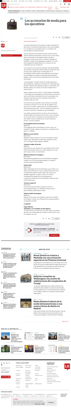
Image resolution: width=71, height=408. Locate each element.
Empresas (18, 373)
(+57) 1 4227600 (5, 372)
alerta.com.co (49, 396)
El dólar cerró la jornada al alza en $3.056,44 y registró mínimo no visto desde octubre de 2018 (10, 275)
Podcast (18, 383)
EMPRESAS (22, 7)
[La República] (3, 8)
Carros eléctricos (41, 10)
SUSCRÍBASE (67, 1)
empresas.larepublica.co (27, 394)
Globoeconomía (38, 375)
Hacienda (5, 252)
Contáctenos (50, 371)
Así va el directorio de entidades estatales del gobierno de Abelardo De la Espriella (9, 285)
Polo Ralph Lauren (50, 10)
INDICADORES (63, 7)
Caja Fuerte (28, 367)
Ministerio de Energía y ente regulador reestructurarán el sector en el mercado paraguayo (16, 338)
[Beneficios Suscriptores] (65, 4)
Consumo (18, 370)
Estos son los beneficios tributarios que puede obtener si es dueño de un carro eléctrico (9, 306)
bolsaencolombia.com (52, 394)
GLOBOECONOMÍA (31, 7)
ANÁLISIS (45, 7)
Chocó (23, 10)
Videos (26, 387)
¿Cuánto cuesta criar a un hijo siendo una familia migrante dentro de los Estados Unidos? (9, 296)
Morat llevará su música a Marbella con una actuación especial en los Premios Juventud (50, 257)
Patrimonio (28, 10)
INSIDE (68, 7)
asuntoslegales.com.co (6, 394)
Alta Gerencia (28, 365)
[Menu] (8, 7)
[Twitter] (56, 37)
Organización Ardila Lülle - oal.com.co (64, 395)
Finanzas (18, 375)
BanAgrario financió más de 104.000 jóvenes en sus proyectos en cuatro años (17, 349)
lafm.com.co (42, 396)
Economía (37, 370)
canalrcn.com (19, 396)
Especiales (27, 373)
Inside (36, 378)
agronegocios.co (17, 394)
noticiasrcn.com (34, 396)
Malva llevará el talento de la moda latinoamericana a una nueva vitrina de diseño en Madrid (48, 305)
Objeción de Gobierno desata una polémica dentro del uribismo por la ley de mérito (64, 337)
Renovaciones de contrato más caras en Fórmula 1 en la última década (40, 336)
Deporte (37, 332)
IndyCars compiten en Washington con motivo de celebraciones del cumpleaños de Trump (50, 280)
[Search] (61, 4)
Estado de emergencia (13, 12)
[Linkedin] (59, 37)
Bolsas (4, 271)
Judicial (60, 332)
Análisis (36, 365)
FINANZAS (12, 7)
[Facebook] (53, 37)
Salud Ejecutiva (38, 383)
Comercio (60, 345)
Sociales (18, 387)
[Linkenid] (7, 363)
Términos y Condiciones (52, 375)
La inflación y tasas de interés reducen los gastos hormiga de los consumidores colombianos (64, 349)
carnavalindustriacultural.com (7, 396)
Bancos (12, 345)
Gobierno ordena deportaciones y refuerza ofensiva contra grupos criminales (40, 349)
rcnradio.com (26, 396)
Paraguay (13, 332)
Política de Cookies (40, 404)
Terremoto (65, 10)
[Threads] (2, 365)
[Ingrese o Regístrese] (69, 4)
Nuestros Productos (51, 370)
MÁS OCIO (64, 321)
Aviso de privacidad (51, 373)
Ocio (36, 380)
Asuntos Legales (19, 367)
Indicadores (18, 378)
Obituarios (27, 380)
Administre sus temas (8, 55)
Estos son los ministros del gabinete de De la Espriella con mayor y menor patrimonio (9, 256)
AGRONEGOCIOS (39, 7)
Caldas (33, 10)
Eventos (37, 373)
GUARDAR (66, 37)
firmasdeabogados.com (40, 394)
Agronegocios (19, 365)
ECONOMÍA (17, 7)
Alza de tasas (59, 10)
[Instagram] (10, 363)
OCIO (26, 7)
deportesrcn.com (5, 397)
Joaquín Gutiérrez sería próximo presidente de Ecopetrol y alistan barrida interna (9, 265)
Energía (5, 261)
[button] (26, 230)
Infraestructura (28, 378)
